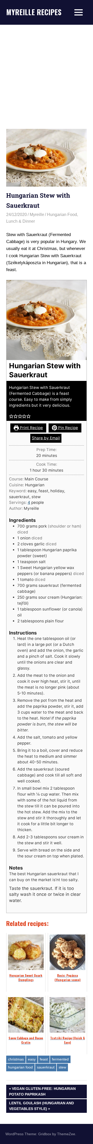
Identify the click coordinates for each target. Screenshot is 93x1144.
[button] (11, 416)
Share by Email (46, 438)
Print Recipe (31, 427)
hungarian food (20, 1067)
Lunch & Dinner (20, 221)
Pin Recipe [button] (67, 427)
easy (32, 1059)
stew (62, 1067)
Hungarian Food (62, 214)
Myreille (37, 214)
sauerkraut (46, 1067)
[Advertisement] (46, 73)
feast (44, 1059)
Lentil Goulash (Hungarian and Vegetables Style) (41, 1106)
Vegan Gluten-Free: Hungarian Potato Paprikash (42, 1091)
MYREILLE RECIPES (33, 12)
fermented (60, 1059)
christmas (16, 1059)
